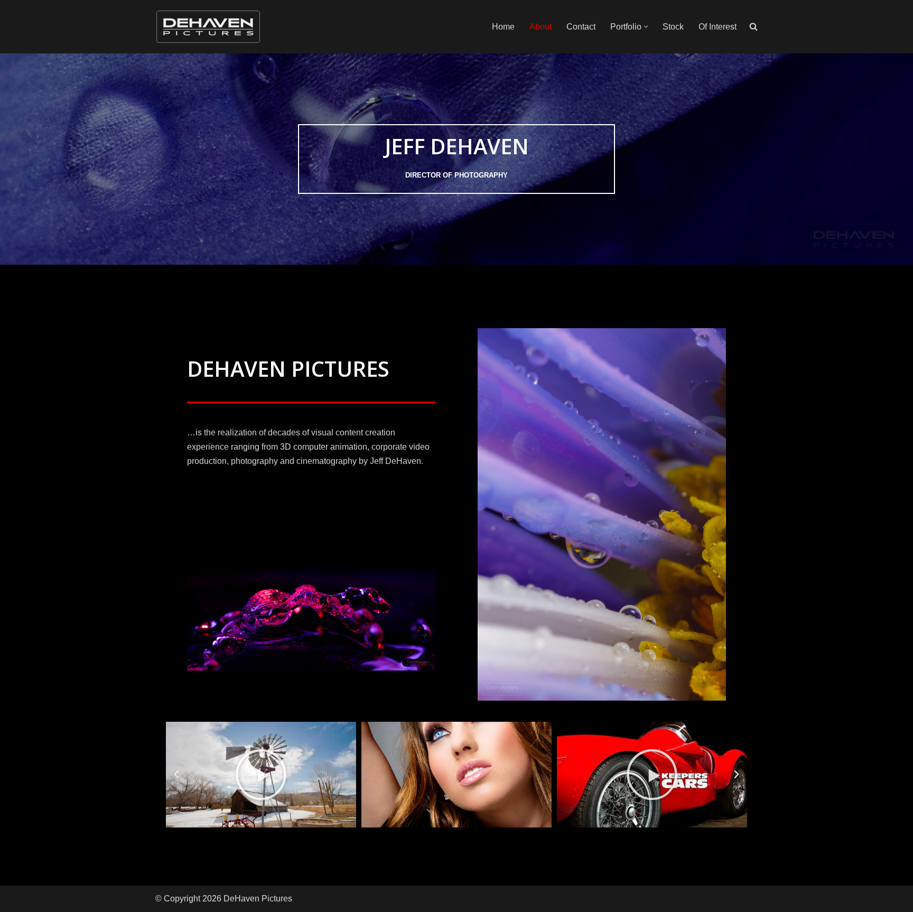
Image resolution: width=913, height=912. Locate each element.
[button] (646, 27)
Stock (673, 26)
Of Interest (717, 26)
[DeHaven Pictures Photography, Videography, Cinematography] (208, 27)
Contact (580, 26)
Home (503, 26)
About (540, 26)
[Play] (261, 774)
